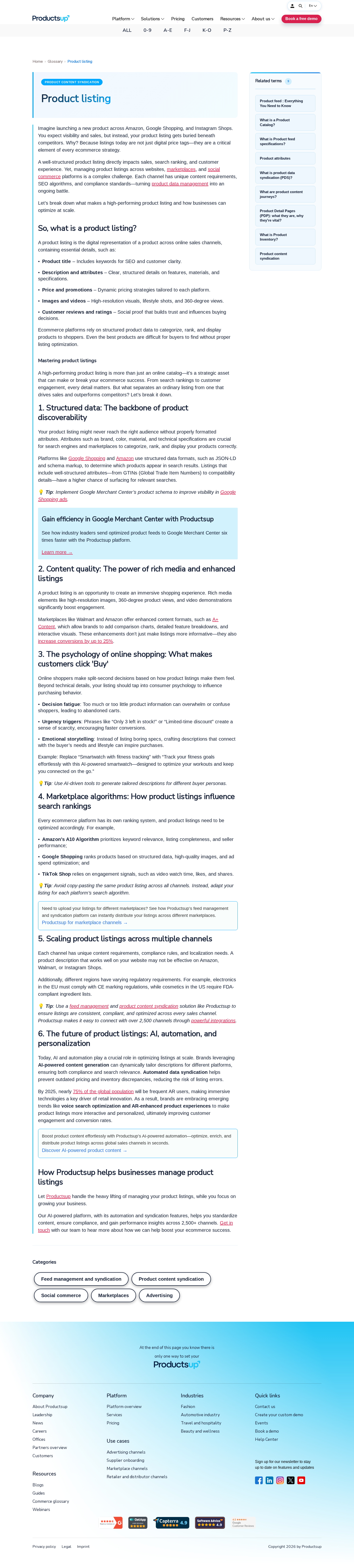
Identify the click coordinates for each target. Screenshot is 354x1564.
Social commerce (61, 1295)
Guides (39, 1493)
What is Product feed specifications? (277, 141)
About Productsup (50, 1406)
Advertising (159, 1295)
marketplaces (181, 169)
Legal (66, 1546)
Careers (40, 1431)
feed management (89, 1006)
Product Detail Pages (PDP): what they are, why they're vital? (281, 215)
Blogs (38, 1485)
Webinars (41, 1509)
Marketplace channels (127, 1468)
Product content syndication (72, 82)
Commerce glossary (51, 1501)
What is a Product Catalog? (275, 122)
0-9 (147, 30)
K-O (207, 30)
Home (38, 61)
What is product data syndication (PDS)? (277, 175)
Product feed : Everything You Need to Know (281, 103)
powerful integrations (213, 1020)
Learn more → (57, 552)
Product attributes (275, 158)
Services (114, 1415)
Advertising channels (126, 1452)
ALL (127, 30)
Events (261, 1423)
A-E (168, 30)
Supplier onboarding (125, 1460)
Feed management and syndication (81, 1279)
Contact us (265, 1406)
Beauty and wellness (200, 1431)
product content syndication (148, 1006)
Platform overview (124, 1406)
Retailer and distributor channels (137, 1477)
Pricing (178, 18)
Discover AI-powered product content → (84, 1150)
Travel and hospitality (201, 1423)
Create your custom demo (279, 1415)
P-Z (227, 30)
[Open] (300, 6)
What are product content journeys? (281, 194)
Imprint (83, 1546)
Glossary (55, 61)
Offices (39, 1439)
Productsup (58, 1196)
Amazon (125, 458)
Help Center (266, 1439)
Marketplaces (113, 1295)
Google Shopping (86, 458)
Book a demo (267, 1431)
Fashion (188, 1406)
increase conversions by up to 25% (75, 641)
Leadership (42, 1415)
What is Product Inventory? (273, 237)
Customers (202, 18)
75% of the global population (103, 1091)
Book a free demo (301, 19)
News (38, 1423)
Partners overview (50, 1447)
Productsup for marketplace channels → (85, 922)
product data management (180, 183)
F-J (187, 30)
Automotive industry (200, 1415)
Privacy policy (44, 1546)
